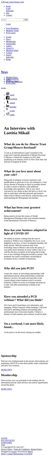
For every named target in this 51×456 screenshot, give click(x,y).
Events (8, 37)
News (8, 39)
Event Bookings (12, 28)
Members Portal (12, 50)
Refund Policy (36, 449)
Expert (14, 452)
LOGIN (4, 438)
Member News (12, 77)
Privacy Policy (6, 449)
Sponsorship (11, 44)
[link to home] (12, 2)
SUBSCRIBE (6, 443)
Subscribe (10, 11)
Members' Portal (12, 31)
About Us (10, 48)
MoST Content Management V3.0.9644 (16, 454)
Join (7, 13)
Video (8, 79)
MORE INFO (6, 370)
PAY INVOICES (8, 440)
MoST (30, 452)
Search (8, 55)
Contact (9, 15)
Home (8, 6)
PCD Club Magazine (14, 82)
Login (8, 8)
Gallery (9, 46)
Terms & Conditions (22, 449)
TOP (3, 445)
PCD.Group (10, 33)
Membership (11, 41)
